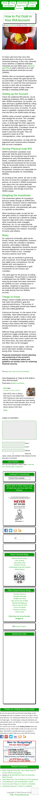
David (5, 388)
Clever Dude (19, 612)
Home (5, 3)
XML (11, 795)
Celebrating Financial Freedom (19, 567)
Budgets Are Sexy (20, 598)
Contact (32, 6)
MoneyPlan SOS (19, 563)
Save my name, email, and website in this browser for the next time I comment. (19, 456)
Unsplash (26, 371)
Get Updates (9, 6)
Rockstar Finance (20, 594)
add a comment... (19, 383)
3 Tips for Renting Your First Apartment (26, 779)
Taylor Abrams (6, 779)
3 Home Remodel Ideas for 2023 (23, 781)
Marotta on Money (20, 609)
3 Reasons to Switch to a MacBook (24, 784)
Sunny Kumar (6, 784)
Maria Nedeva (20, 569)
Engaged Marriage (19, 596)
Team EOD (22, 3)
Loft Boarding (6, 781)
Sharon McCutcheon (14, 371)
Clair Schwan (19, 560)
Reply (5, 410)
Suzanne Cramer (20, 565)
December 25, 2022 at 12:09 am (11, 390)
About (13, 3)
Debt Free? (21, 6)
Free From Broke (20, 607)
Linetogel (5, 786)
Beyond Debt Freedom (20, 558)
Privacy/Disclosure (22, 795)
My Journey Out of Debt (20, 601)
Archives (19, 8)
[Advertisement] (12, 669)
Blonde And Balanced (19, 603)
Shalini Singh (6, 770)
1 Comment (31, 25)
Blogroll (33, 3)
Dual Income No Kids (20, 605)
